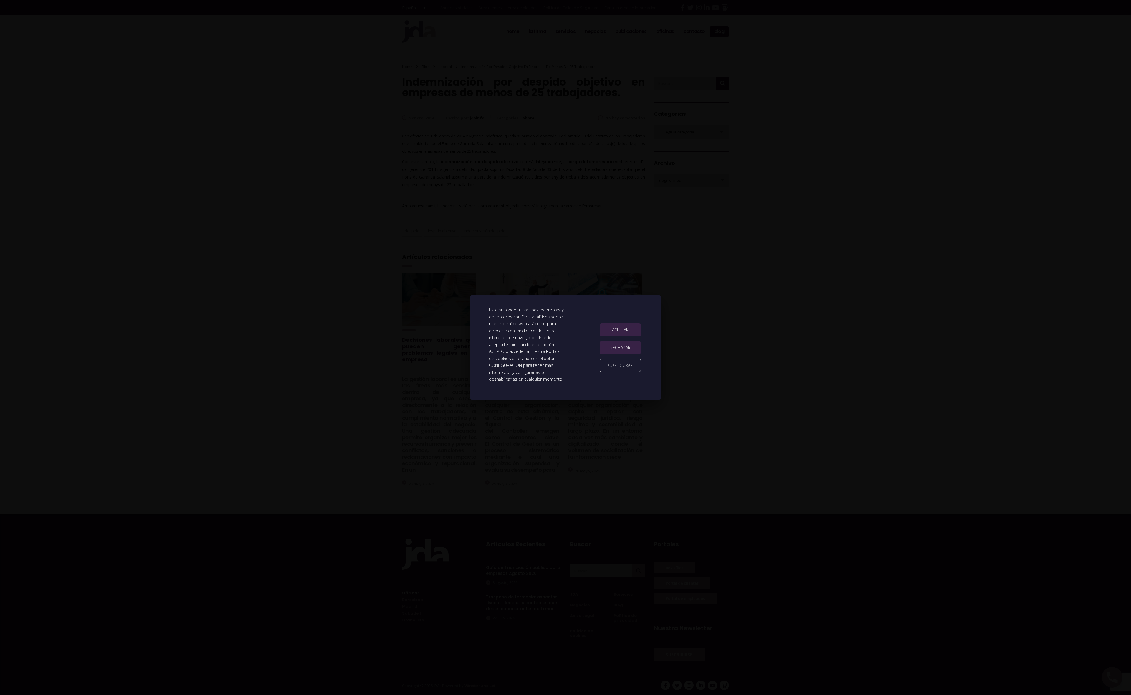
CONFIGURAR (620, 365)
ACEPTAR (620, 330)
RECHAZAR (620, 347)
